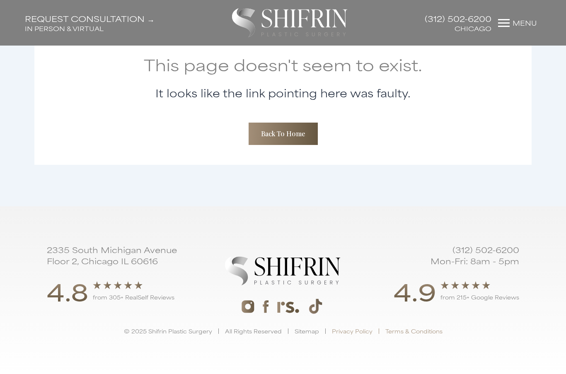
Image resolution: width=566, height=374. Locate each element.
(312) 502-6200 (458, 18)
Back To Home (283, 133)
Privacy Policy (352, 331)
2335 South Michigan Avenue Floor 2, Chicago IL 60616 (112, 255)
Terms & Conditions (414, 331)
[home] (290, 22)
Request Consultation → (90, 18)
